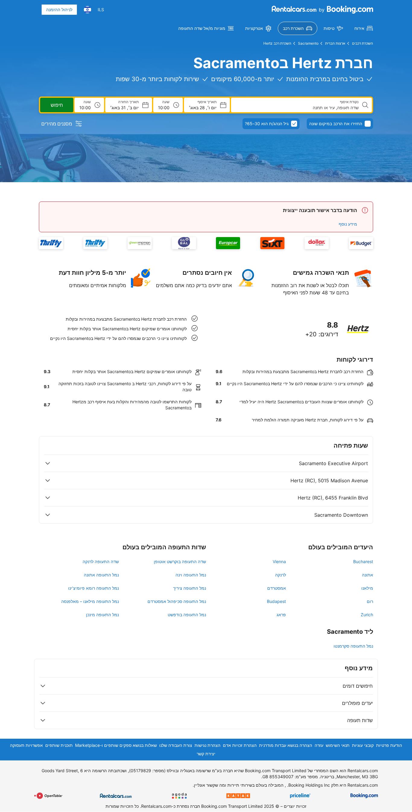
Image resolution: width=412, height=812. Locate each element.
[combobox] (297, 108)
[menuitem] (363, 28)
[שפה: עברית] (87, 9)
